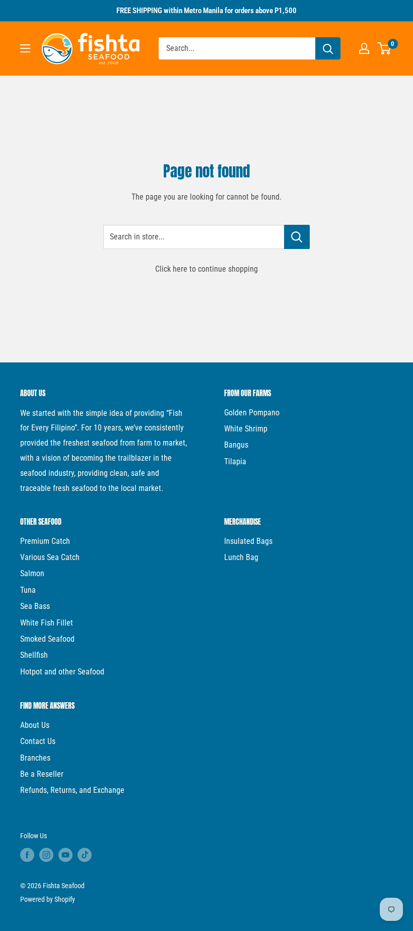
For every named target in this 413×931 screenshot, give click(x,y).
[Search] (327, 48)
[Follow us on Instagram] (46, 855)
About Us (34, 725)
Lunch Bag (241, 557)
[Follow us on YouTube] (65, 855)
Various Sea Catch (50, 557)
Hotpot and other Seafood (62, 671)
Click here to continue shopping (206, 269)
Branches (35, 758)
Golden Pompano (252, 412)
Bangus (236, 445)
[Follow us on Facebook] (27, 855)
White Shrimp (245, 428)
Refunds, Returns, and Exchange (72, 790)
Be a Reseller (41, 774)
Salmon (32, 573)
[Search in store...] (297, 237)
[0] (384, 48)
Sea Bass (35, 606)
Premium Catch (45, 541)
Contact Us (37, 741)
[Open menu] (25, 48)
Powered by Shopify (47, 899)
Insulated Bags (248, 541)
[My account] (364, 48)
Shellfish (34, 655)
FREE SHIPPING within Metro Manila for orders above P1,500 (206, 10)
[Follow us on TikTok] (85, 855)
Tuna (28, 590)
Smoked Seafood (47, 639)
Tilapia (235, 461)
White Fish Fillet (46, 623)
